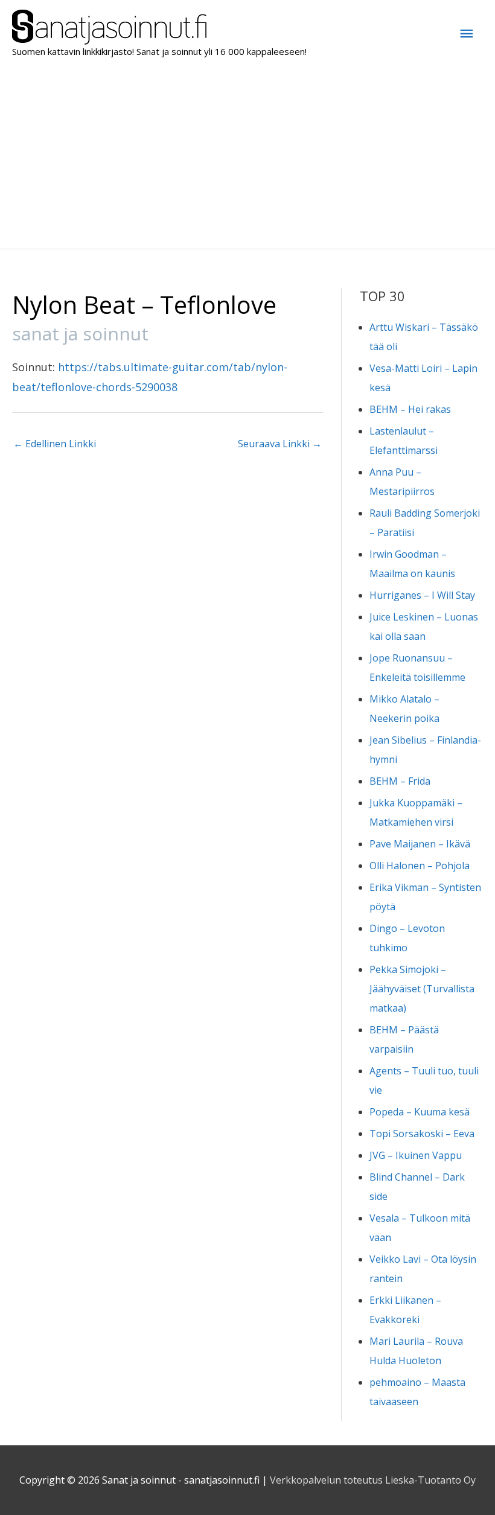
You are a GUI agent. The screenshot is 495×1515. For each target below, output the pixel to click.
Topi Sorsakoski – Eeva (421, 1133)
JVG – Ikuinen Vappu (415, 1155)
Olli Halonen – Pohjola (419, 865)
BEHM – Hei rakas (410, 409)
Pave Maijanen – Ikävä (419, 843)
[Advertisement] (247, 158)
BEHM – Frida (399, 781)
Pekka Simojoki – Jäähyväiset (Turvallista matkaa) (421, 989)
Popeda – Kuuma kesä (419, 1111)
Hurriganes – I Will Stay (422, 595)
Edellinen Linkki (54, 443)
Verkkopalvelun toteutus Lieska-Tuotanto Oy (373, 1480)
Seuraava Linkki (280, 443)
